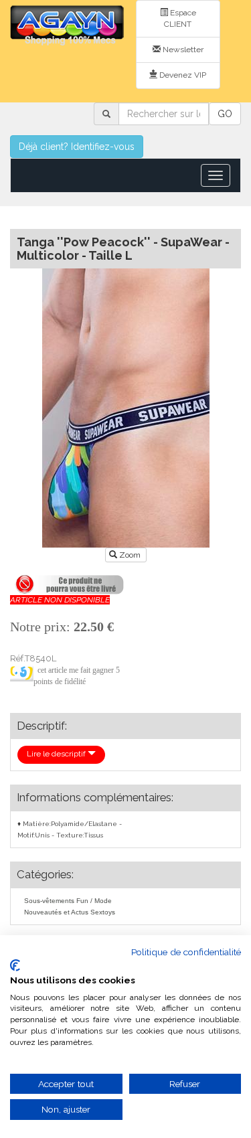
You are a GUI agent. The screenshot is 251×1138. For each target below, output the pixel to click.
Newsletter (182, 49)
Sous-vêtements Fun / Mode (68, 900)
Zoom (130, 555)
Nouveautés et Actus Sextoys (69, 912)
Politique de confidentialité (186, 952)
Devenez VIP (181, 75)
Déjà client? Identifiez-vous (77, 146)
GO (225, 113)
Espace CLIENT (180, 18)
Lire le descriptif (57, 753)
